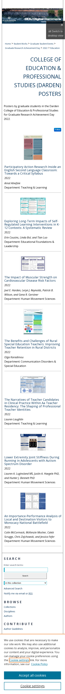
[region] (32, 664)
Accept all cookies (32, 675)
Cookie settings (19, 660)
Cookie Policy (39, 664)
